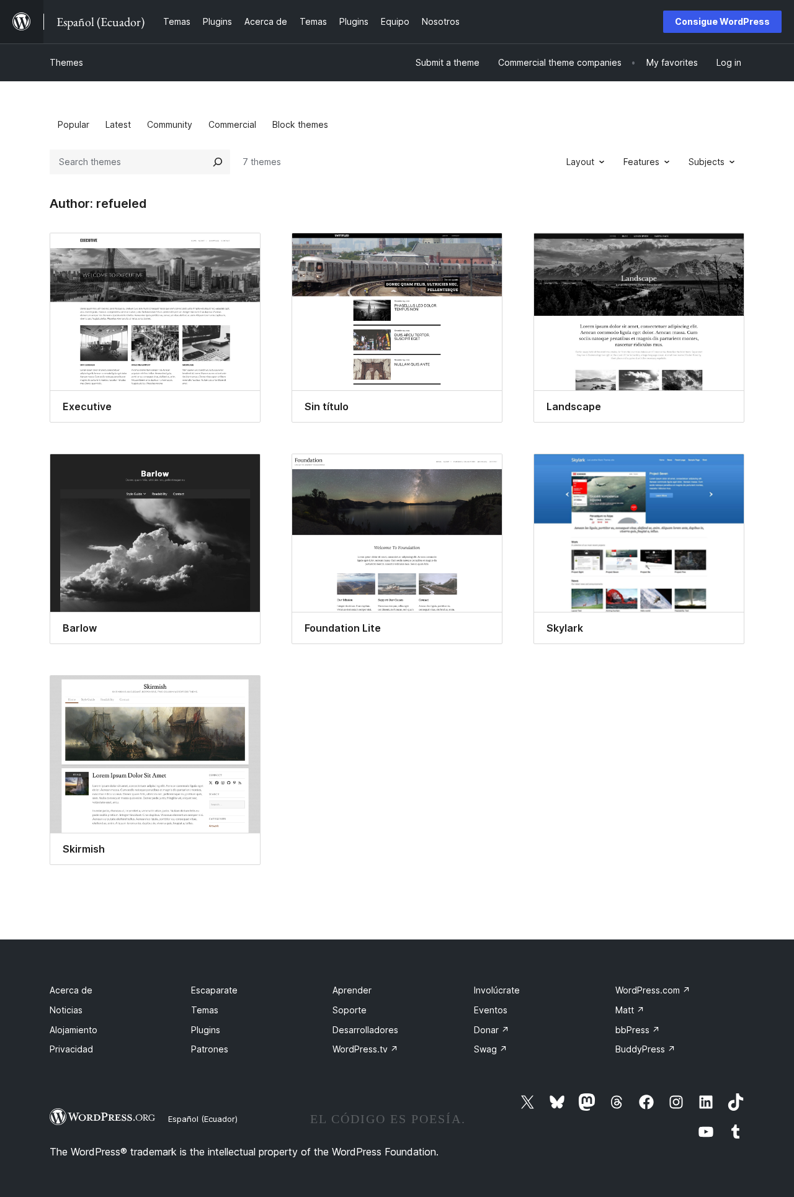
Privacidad (71, 1049)
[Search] (217, 162)
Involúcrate (497, 990)
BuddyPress (645, 1049)
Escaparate (214, 990)
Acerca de (71, 990)
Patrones (209, 1049)
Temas (204, 1010)
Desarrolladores (365, 1029)
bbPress (637, 1029)
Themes (66, 62)
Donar (491, 1029)
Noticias (66, 1010)
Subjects (707, 161)
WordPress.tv (365, 1049)
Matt (630, 1010)
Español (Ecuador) (203, 1119)
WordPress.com (652, 990)
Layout (580, 161)
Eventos (490, 1010)
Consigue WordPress (722, 21)
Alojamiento (73, 1029)
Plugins (205, 1029)
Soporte (349, 1010)
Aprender (352, 990)
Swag (490, 1049)
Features (641, 161)
